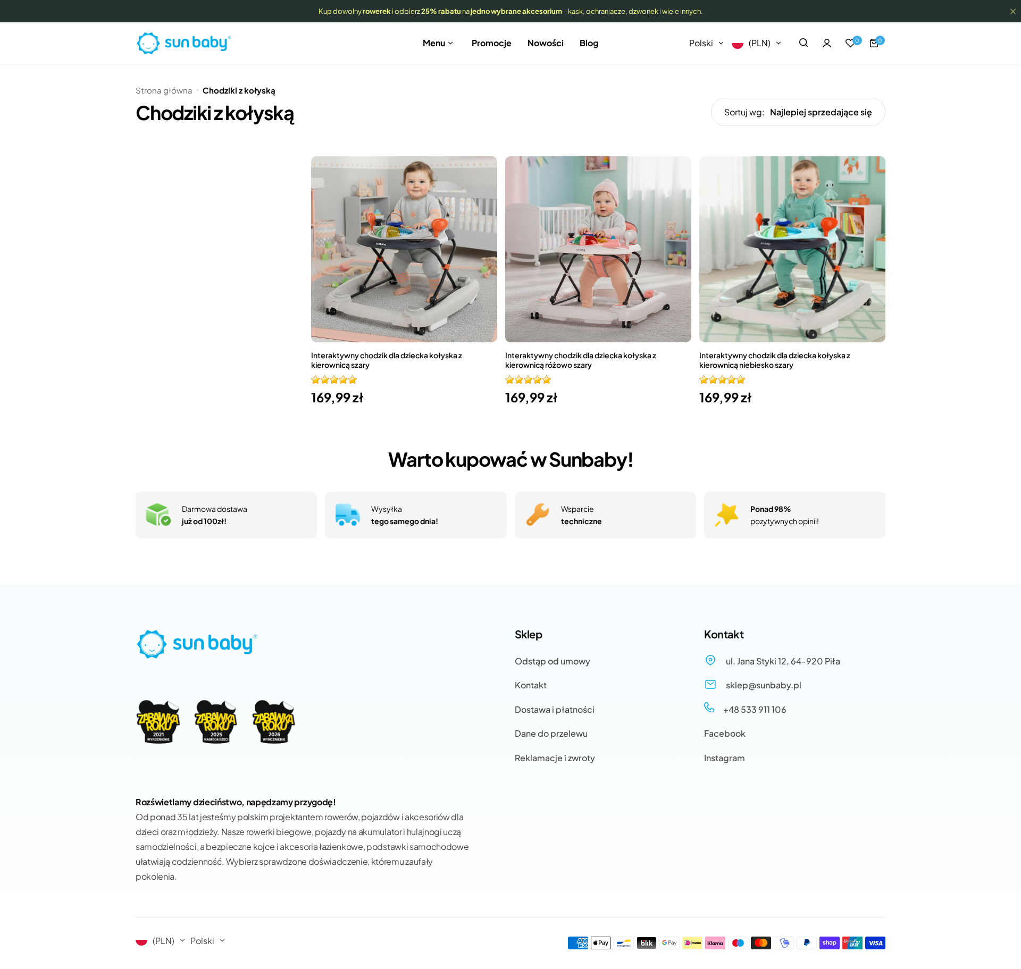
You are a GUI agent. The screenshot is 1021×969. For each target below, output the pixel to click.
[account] (827, 43)
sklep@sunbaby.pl (762, 684)
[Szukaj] (803, 43)
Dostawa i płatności (555, 709)
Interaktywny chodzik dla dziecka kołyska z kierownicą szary (386, 359)
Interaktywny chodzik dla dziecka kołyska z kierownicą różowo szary (580, 359)
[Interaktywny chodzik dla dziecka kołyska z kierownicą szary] (404, 249)
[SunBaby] (183, 43)
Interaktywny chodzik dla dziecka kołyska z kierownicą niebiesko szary (774, 359)
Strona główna (164, 90)
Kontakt (531, 684)
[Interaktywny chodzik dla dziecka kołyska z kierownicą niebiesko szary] (792, 249)
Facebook (725, 733)
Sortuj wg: (744, 111)
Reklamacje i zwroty (555, 757)
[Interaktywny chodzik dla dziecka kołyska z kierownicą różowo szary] (598, 249)
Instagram (724, 757)
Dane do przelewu (551, 733)
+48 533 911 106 (754, 709)
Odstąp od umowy (552, 661)
